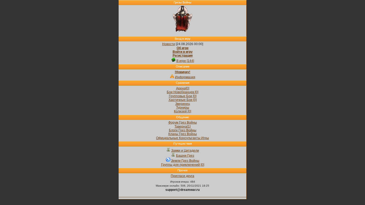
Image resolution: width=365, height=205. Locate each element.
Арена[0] (182, 88)
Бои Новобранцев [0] (182, 92)
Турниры (182, 107)
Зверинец (182, 104)
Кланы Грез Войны (182, 134)
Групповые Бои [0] (182, 96)
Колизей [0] (182, 111)
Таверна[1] (182, 126)
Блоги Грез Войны (182, 130)
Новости (168, 44)
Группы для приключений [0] (182, 165)
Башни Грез (185, 155)
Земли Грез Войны (185, 161)
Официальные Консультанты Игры (182, 138)
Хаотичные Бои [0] (183, 100)
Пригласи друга (182, 176)
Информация (185, 77)
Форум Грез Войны (182, 122)
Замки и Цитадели (185, 150)
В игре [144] (185, 61)
